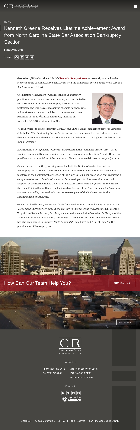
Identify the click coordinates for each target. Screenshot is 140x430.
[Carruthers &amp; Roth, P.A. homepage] (21, 6)
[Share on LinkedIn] (22, 57)
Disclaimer (26, 421)
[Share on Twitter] (27, 57)
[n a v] (135, 6)
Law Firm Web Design (100, 421)
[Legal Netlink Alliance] (70, 401)
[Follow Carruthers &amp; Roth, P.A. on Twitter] (68, 393)
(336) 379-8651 (57, 369)
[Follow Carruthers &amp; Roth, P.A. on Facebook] (63, 393)
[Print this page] (32, 57)
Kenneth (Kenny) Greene (73, 78)
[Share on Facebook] (16, 57)
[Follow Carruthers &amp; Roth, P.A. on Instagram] (78, 393)
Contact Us (122, 283)
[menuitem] (26, 421)
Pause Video (126, 322)
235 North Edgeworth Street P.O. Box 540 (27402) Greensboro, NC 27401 (83, 373)
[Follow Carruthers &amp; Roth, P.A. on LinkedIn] (73, 393)
